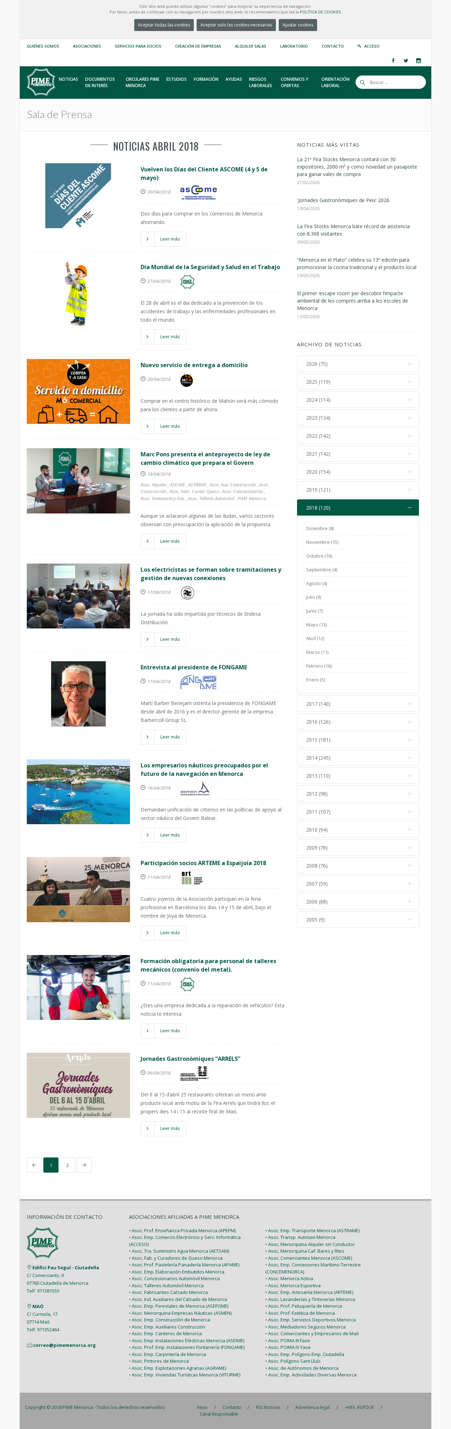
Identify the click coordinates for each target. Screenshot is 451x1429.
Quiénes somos (43, 46)
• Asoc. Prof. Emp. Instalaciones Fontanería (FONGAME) (187, 1347)
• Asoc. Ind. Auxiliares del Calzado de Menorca (178, 1299)
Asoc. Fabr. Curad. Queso (194, 491)
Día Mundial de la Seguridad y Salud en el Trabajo (210, 267)
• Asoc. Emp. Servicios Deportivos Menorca (310, 1319)
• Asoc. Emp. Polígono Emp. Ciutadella (304, 1354)
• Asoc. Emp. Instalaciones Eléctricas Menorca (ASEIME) (186, 1340)
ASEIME (177, 484)
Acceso (371, 46)
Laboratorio (294, 46)
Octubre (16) (319, 556)
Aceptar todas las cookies (164, 25)
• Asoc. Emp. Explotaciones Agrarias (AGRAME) (177, 1368)
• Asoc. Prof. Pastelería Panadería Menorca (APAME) (184, 1264)
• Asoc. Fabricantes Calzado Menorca (168, 1292)
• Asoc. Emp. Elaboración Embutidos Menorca (176, 1272)
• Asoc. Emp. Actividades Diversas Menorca (311, 1375)
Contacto (333, 46)
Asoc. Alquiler (154, 484)
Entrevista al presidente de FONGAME (194, 667)
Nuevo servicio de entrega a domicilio (194, 365)
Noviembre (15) (322, 542)
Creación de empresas (198, 46)
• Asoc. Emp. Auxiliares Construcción (167, 1327)
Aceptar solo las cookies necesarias (236, 25)
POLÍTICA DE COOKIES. (321, 11)
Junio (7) (314, 611)
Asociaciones (87, 46)
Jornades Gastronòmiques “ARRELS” (190, 1059)
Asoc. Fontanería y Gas (163, 498)
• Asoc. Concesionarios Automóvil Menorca (174, 1278)
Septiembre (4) (321, 569)
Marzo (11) (317, 652)
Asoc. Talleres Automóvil (211, 498)
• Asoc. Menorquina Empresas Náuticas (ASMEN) (180, 1313)
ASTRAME (197, 484)
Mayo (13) (316, 624)
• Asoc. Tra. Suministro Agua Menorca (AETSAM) (179, 1251)
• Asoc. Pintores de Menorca (159, 1361)
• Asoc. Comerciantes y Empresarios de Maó (312, 1333)
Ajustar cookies (298, 25)
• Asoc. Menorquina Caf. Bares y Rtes (304, 1251)
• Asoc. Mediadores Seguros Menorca (305, 1327)
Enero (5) (315, 679)
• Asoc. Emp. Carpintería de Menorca (167, 1354)
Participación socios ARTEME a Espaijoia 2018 (203, 863)
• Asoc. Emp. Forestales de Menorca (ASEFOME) (178, 1306)
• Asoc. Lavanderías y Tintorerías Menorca (310, 1299)
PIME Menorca (251, 498)
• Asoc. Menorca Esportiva (293, 1285)
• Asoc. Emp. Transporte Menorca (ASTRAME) (312, 1230)
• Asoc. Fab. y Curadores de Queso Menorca (176, 1258)
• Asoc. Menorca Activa (289, 1278)
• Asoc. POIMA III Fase (287, 1340)
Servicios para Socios (138, 46)
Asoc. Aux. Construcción (233, 484)
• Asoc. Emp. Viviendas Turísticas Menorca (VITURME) (184, 1375)
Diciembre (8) (320, 528)
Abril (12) (315, 638)
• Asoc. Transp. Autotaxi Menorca (300, 1237)
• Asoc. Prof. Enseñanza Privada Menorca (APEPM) (182, 1230)
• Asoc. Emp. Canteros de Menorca (165, 1333)
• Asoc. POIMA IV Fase (288, 1347)
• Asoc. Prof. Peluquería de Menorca (303, 1306)
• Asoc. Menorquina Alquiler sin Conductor (310, 1244)
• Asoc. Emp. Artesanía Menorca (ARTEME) (309, 1292)
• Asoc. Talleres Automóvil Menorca (166, 1285)
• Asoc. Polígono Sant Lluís (293, 1361)
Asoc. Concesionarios (242, 491)
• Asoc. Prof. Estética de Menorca (300, 1313)
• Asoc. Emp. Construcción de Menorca (169, 1319)
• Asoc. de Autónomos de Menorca (302, 1368)
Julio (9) (313, 597)
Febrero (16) (319, 666)
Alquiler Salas (250, 46)
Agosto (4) (316, 583)
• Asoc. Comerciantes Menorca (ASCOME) (308, 1258)
